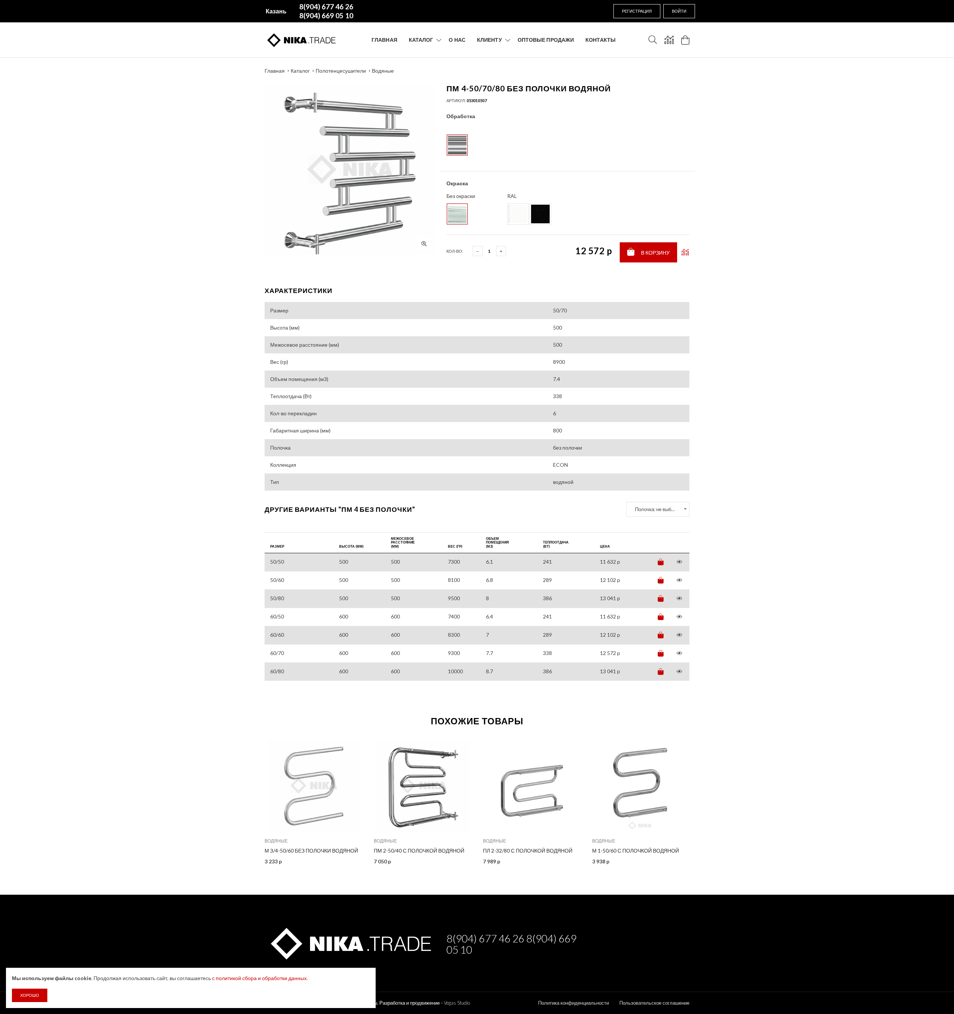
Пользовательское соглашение (654, 1003)
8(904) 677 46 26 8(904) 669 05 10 (511, 944)
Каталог (421, 40)
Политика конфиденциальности (573, 1003)
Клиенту (489, 40)
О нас (457, 40)
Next (705, 799)
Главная (384, 40)
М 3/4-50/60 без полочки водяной (311, 850)
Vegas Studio (457, 1003)
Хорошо (29, 995)
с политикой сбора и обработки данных (259, 978)
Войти (679, 11)
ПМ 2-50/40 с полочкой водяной (419, 850)
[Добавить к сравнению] (685, 252)
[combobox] (657, 509)
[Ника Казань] (350, 942)
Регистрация (637, 11)
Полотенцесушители (341, 70)
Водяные (383, 70)
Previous (248, 799)
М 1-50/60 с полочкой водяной (635, 850)
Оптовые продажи (546, 40)
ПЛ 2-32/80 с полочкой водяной (527, 850)
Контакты (600, 40)
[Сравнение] (669, 40)
